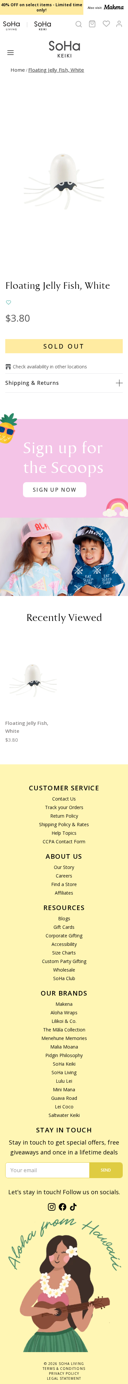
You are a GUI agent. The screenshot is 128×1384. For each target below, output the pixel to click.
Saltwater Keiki (64, 1115)
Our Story (64, 867)
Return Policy (64, 816)
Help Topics (64, 833)
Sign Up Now (54, 489)
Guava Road (64, 1098)
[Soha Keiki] (64, 49)
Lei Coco (64, 1106)
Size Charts (64, 953)
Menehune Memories (64, 1038)
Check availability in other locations (50, 366)
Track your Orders (64, 807)
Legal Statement (64, 1378)
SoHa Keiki (64, 1064)
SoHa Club (64, 978)
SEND (106, 1170)
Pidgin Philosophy (64, 1055)
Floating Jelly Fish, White (56, 69)
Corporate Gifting (64, 935)
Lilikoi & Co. (64, 1021)
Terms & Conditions (64, 1368)
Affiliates (64, 893)
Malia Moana (64, 1047)
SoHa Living (64, 1072)
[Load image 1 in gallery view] (64, 178)
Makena (64, 1004)
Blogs (64, 918)
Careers (64, 876)
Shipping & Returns (32, 382)
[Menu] (10, 52)
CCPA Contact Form (64, 841)
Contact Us (64, 799)
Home (18, 69)
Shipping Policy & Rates (64, 824)
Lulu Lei (64, 1081)
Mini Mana (64, 1089)
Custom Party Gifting (64, 961)
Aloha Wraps (64, 1012)
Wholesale (64, 970)
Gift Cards (64, 927)
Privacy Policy (64, 1373)
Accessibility (64, 944)
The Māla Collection (64, 1029)
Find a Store (64, 884)
